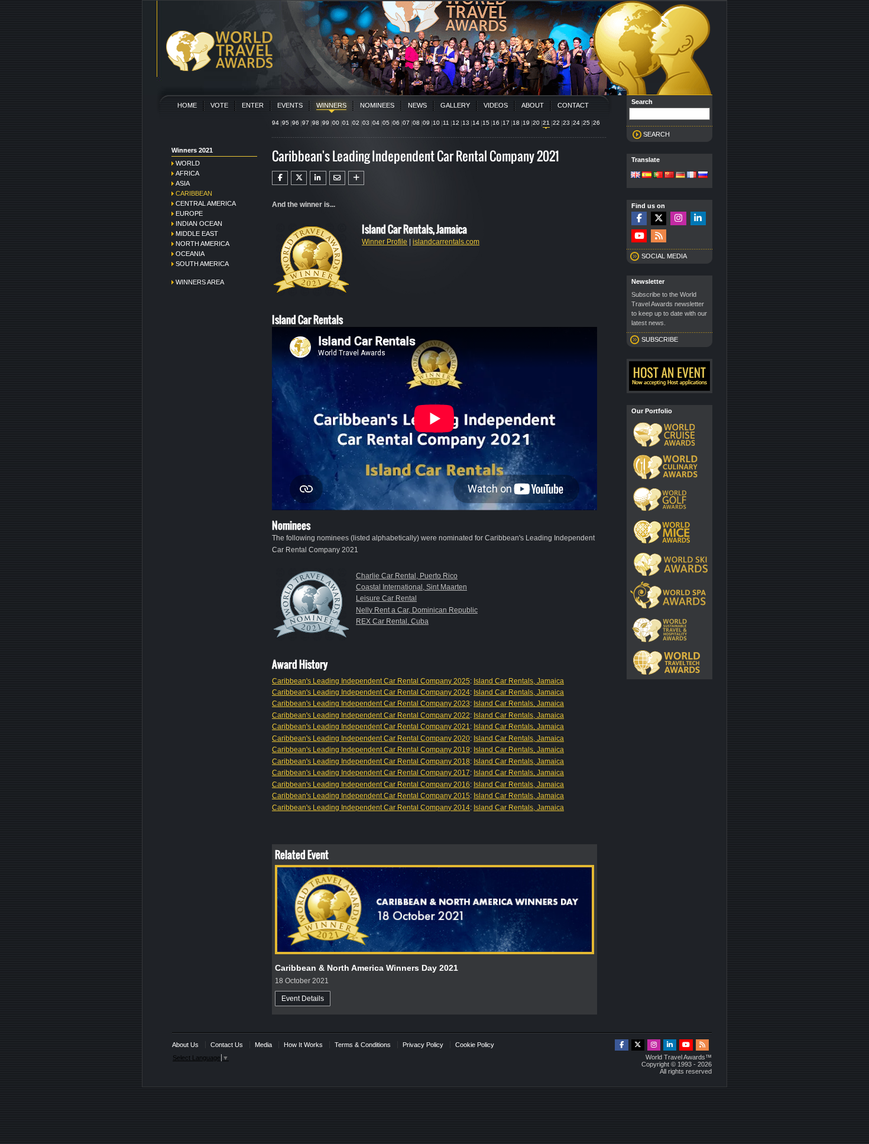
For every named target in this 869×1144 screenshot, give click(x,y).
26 (596, 122)
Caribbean (194, 193)
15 (485, 122)
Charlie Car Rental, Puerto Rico (407, 576)
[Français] (691, 175)
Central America (206, 203)
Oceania (190, 253)
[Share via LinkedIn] (317, 177)
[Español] (646, 175)
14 (475, 122)
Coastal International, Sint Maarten (411, 587)
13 (465, 122)
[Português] (658, 175)
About (532, 105)
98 (315, 122)
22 (556, 122)
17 (506, 122)
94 (275, 122)
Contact (573, 105)
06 (396, 122)
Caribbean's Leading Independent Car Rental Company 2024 (371, 692)
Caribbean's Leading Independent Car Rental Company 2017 (371, 773)
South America (202, 263)
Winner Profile (384, 242)
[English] (635, 175)
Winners (331, 105)
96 (295, 122)
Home (187, 105)
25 (586, 122)
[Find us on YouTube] (639, 236)
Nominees (377, 105)
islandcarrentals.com (446, 242)
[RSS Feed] (658, 236)
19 (526, 122)
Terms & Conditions (363, 1044)
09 (426, 122)
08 (416, 122)
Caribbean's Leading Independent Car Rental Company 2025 (371, 681)
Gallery (455, 105)
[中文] (669, 175)
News (417, 105)
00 (335, 122)
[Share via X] (298, 177)
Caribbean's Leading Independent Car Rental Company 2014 (371, 807)
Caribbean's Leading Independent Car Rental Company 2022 (371, 715)
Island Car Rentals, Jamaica (519, 681)
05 (386, 122)
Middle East (197, 233)
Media (263, 1044)
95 (285, 122)
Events (290, 105)
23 (566, 122)
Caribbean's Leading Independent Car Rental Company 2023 (371, 703)
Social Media (664, 256)
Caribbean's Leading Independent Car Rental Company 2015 (371, 796)
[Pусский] (703, 175)
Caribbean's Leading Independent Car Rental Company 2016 (371, 784)
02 (355, 122)
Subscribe (659, 339)
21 (546, 122)
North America (202, 243)
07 (406, 122)
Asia (183, 183)
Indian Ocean (199, 223)
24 (576, 122)
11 (446, 122)
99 (325, 122)
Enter (253, 105)
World (188, 163)
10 (436, 122)
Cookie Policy (474, 1044)
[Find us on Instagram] (678, 218)
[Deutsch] (680, 175)
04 (376, 122)
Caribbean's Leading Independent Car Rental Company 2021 (371, 726)
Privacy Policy (423, 1044)
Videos (496, 105)
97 (305, 122)
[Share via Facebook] (280, 177)
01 (345, 122)
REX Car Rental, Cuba (392, 621)
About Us (185, 1044)
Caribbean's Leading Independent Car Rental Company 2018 (371, 761)
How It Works (303, 1044)
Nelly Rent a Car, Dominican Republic (417, 610)
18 (516, 122)
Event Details (302, 998)
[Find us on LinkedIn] (698, 218)
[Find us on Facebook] (639, 218)
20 (536, 122)
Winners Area (200, 282)
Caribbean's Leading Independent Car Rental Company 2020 (371, 738)
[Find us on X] (658, 218)
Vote (219, 105)
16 (496, 122)
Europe (189, 213)
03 (365, 122)
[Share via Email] (337, 177)
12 (455, 122)
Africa (187, 173)
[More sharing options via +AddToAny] (356, 177)
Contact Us (226, 1044)
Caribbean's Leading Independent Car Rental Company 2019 (371, 750)
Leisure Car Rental (386, 598)
